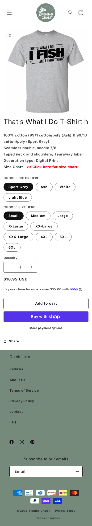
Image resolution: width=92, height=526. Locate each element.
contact (16, 411)
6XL (12, 247)
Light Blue (17, 197)
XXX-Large (18, 237)
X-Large (15, 226)
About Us (17, 380)
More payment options (46, 328)
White (65, 187)
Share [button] (14, 341)
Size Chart (13, 167)
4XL (44, 237)
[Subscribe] (77, 471)
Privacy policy (65, 510)
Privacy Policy (21, 401)
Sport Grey (18, 187)
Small (13, 216)
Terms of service (48, 518)
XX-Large (44, 226)
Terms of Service (24, 390)
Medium (38, 216)
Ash (44, 187)
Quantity (10, 258)
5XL (63, 237)
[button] (9, 13)
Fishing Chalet (39, 510)
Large (63, 216)
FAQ (12, 422)
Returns (16, 369)
